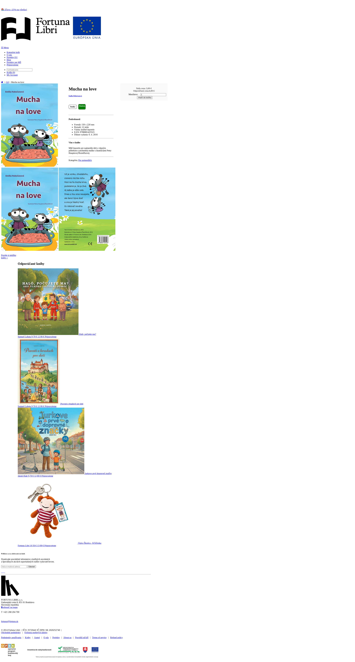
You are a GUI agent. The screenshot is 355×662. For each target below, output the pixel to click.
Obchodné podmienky (11, 632)
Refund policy (116, 637)
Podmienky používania (11, 637)
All (7, 82)
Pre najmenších (85, 160)
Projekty (56, 637)
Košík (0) (11, 72)
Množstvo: (133, 94)
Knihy (28, 637)
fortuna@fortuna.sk (9, 621)
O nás (9, 55)
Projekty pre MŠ (14, 62)
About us (67, 637)
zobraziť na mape (10, 607)
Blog (9, 60)
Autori (37, 637)
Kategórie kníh (13, 52)
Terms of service (99, 637)
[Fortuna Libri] (51, 45)
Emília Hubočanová (75, 96)
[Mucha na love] (29, 166)
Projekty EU (12, 57)
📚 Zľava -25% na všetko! (14, 9)
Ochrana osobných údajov (35, 632)
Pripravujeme (12, 65)
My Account (12, 75)
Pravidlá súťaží (81, 637)
